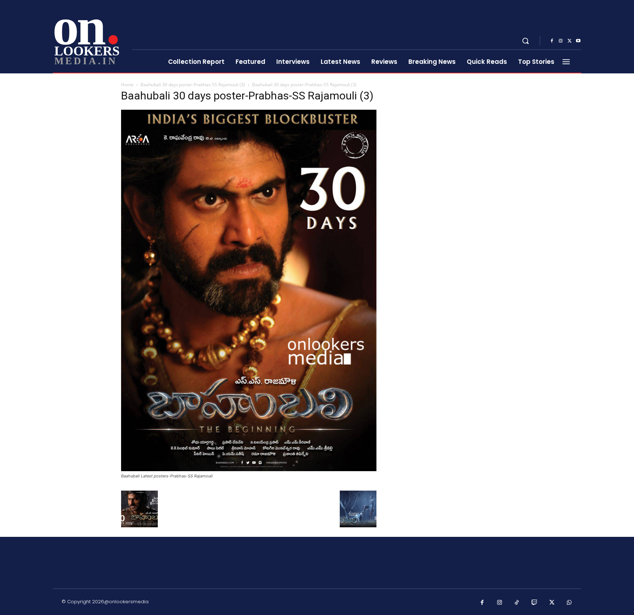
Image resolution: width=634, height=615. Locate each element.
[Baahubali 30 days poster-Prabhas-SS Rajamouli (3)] (248, 469)
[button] (525, 41)
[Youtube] (578, 41)
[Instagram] (560, 41)
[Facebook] (551, 41)
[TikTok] (517, 603)
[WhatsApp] (569, 603)
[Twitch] (535, 603)
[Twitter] (569, 41)
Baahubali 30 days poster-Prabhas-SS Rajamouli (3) (193, 84)
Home (127, 84)
